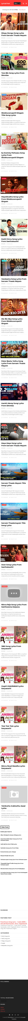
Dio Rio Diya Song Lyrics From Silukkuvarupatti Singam (11, 321)
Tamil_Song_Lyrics (5, 938)
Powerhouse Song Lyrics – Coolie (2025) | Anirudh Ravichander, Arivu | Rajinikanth (14, 923)
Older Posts (4, 827)
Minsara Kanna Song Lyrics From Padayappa (13, 868)
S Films (4, 14)
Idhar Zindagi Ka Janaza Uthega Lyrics (11, 835)
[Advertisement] (14, 892)
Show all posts (22, 9)
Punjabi (3, 943)
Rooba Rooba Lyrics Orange (8, 851)
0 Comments (5, 47)
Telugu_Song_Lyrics (6, 941)
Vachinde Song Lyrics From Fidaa (10, 848)
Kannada (4, 586)
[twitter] (12, 1015)
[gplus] (18, 1015)
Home (2, 1007)
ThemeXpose (11, 1017)
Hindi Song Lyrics (7, 54)
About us (3, 1011)
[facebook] (9, 1015)
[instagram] (15, 1015)
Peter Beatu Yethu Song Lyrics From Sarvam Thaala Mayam (13, 363)
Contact (3, 1009)
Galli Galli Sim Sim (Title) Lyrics (9, 844)
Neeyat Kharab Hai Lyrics (7, 855)
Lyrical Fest (5, 3)
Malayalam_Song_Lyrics (7, 945)
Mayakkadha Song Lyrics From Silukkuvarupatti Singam (12, 199)
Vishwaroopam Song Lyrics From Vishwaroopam (14, 859)
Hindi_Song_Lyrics (5, 936)
